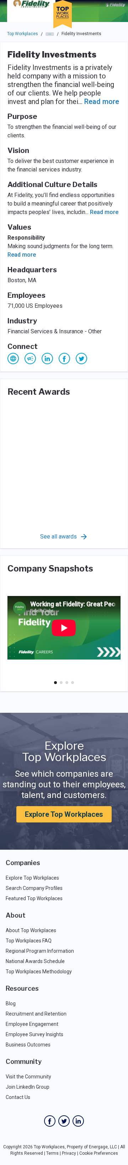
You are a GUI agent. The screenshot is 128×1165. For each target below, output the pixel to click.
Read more (101, 101)
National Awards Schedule (35, 961)
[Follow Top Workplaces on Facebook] (49, 1121)
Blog (11, 1003)
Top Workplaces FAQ (29, 941)
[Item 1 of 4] (55, 682)
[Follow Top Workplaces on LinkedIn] (78, 1121)
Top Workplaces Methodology (39, 971)
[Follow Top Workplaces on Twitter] (64, 1121)
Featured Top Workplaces (34, 898)
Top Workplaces (22, 33)
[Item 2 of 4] (61, 682)
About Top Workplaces (31, 930)
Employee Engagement (32, 1024)
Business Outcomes (28, 1045)
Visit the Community (28, 1076)
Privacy (69, 1153)
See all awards (58, 536)
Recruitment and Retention (36, 1014)
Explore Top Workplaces (64, 814)
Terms (52, 1153)
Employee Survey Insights (34, 1034)
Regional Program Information (40, 951)
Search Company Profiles (34, 888)
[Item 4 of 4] (72, 682)
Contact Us (18, 1097)
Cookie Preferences (98, 1153)
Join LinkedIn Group (27, 1087)
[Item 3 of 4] (66, 682)
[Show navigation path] (50, 34)
